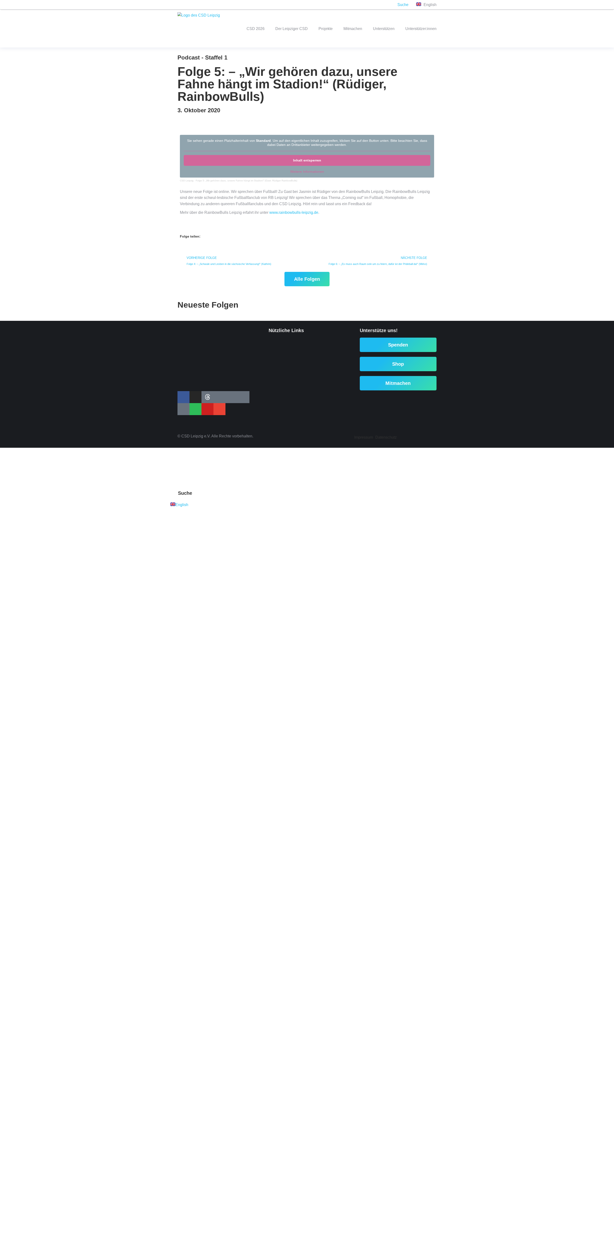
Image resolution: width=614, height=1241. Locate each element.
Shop (398, 364)
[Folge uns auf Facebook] (182, 5)
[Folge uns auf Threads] (201, 5)
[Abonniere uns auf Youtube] (259, 5)
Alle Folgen (307, 279)
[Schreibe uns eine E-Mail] (268, 5)
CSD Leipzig (187, 180)
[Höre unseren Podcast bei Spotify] (249, 5)
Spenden (398, 344)
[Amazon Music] (220, 5)
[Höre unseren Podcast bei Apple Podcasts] (230, 5)
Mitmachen (398, 383)
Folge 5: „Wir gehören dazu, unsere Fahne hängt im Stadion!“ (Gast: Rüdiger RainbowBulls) (246, 180)
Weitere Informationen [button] (307, 171)
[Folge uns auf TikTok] (211, 5)
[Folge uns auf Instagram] (192, 5)
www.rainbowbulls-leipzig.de (293, 212)
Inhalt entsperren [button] (307, 160)
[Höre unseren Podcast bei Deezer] (240, 5)
